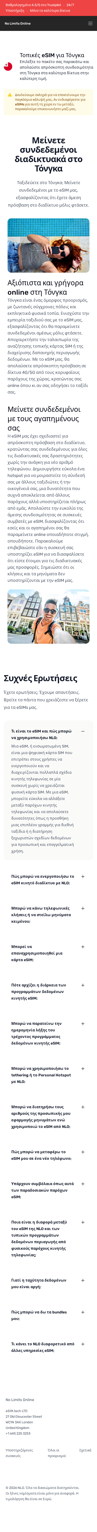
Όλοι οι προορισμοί (57, 1453)
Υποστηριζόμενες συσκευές (19, 1453)
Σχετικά (85, 1450)
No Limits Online (20, 1400)
